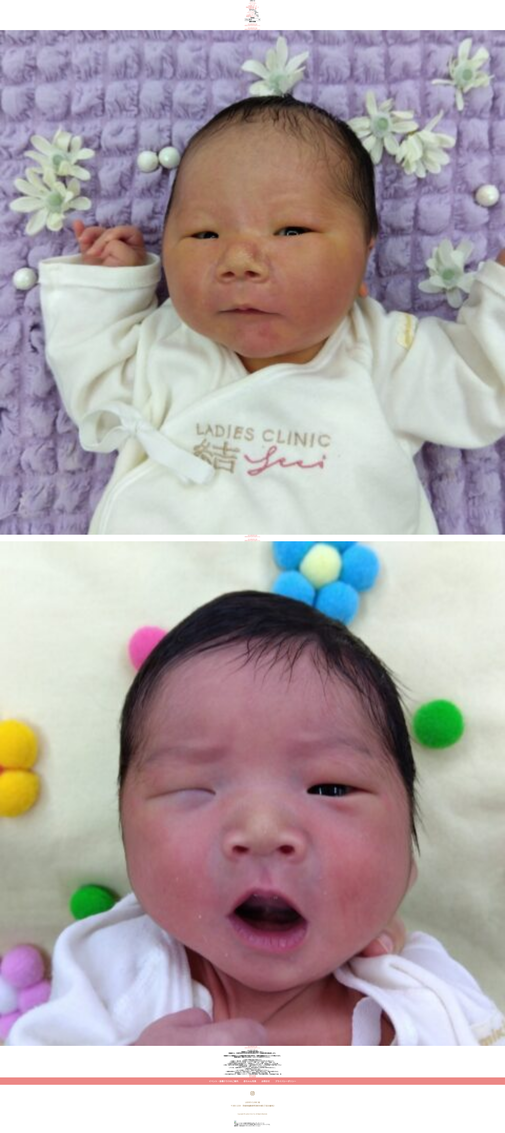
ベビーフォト (252, 3)
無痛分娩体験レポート (252, 7)
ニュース (252, 2)
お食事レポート (252, 6)
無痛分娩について (251, 16)
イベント (252, 5)
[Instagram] (252, 1093)
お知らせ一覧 (252, 8)
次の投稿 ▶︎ (252, 1077)
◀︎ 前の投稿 (252, 1075)
